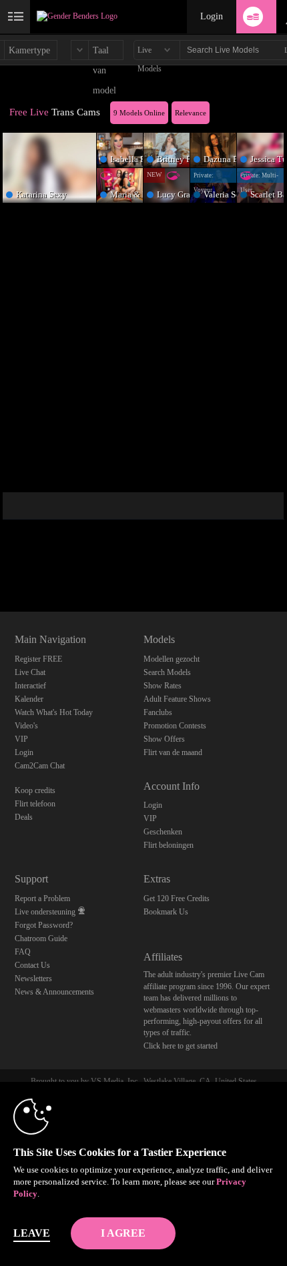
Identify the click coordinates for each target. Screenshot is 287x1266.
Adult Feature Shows (177, 699)
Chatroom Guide (41, 938)
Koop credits (35, 790)
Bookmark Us (166, 911)
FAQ (23, 952)
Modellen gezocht (172, 659)
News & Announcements (54, 992)
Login (211, 16)
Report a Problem (42, 898)
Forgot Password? (44, 925)
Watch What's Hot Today (54, 712)
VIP (21, 739)
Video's (26, 725)
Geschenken (163, 831)
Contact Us (32, 965)
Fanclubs (158, 712)
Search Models (167, 672)
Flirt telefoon (35, 803)
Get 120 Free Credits (177, 898)
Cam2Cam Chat (40, 765)
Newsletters (33, 978)
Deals (24, 817)
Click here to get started (181, 1046)
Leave (31, 1233)
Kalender (29, 699)
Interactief (30, 685)
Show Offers (164, 739)
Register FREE (38, 659)
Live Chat (30, 672)
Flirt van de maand (173, 752)
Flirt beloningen (169, 845)
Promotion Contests (175, 725)
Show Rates (163, 685)
